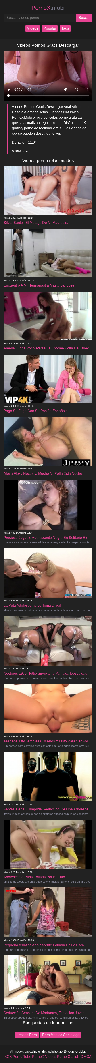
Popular (50, 28)
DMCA (86, 1057)
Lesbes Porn (27, 1035)
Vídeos (32, 28)
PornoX (48, 8)
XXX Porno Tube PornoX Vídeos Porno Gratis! (41, 1057)
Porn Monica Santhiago (60, 1035)
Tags (65, 28)
